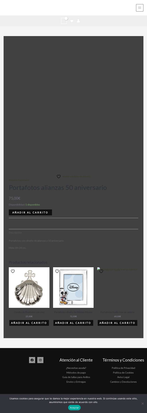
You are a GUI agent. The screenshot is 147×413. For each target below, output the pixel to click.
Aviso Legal (123, 377)
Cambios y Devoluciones (123, 381)
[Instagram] (40, 360)
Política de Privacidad (123, 367)
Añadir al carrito (30, 212)
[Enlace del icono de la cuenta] (78, 20)
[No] (142, 403)
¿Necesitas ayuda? (76, 367)
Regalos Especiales (19, 179)
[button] (85, 21)
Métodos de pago (76, 372)
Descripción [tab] (15, 232)
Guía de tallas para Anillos (76, 377)
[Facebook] (32, 360)
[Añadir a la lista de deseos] (13, 271)
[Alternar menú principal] (139, 7)
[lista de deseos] (71, 21)
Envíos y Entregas (76, 381)
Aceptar (74, 407)
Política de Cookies (123, 372)
